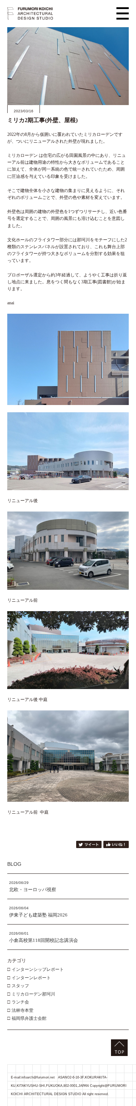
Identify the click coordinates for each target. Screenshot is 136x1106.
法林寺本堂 (22, 1010)
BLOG (14, 864)
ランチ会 (20, 1002)
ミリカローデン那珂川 (33, 994)
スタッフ (20, 985)
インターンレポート (31, 977)
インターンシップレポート (38, 969)
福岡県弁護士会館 (29, 1018)
